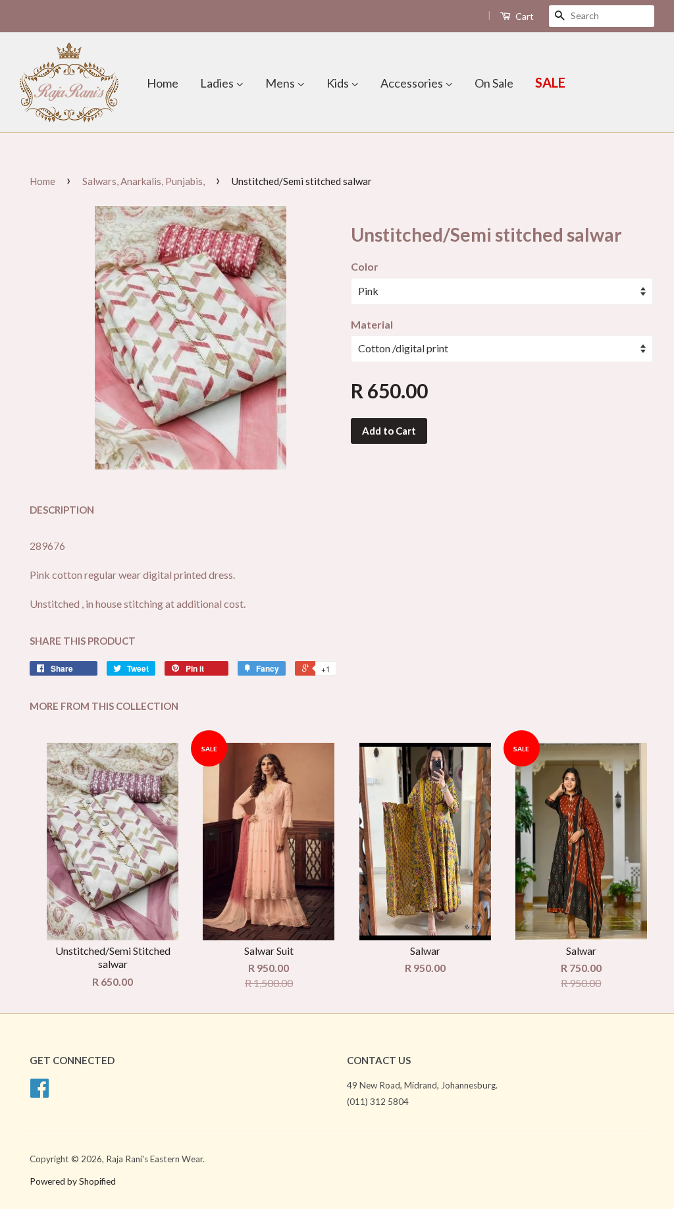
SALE (550, 82)
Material (372, 324)
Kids (338, 83)
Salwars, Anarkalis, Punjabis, (143, 181)
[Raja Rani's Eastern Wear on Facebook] (39, 1092)
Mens (281, 83)
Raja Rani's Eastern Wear (154, 1159)
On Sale (494, 83)
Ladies (218, 83)
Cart (523, 16)
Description (62, 510)
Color (364, 266)
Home (162, 83)
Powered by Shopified (73, 1181)
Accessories (412, 83)
